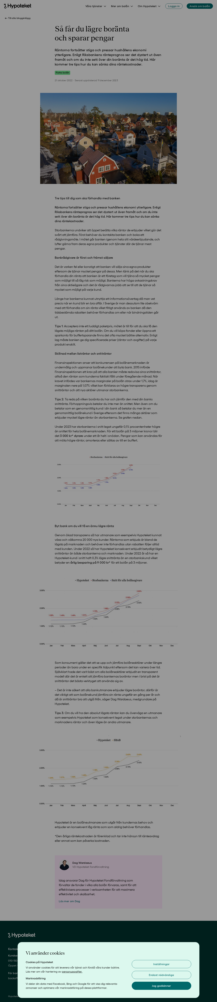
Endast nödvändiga (161, 974)
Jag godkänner (161, 985)
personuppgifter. (72, 971)
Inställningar (161, 964)
